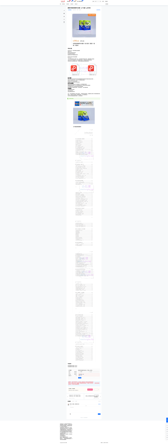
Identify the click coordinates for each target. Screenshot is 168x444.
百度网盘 (80, 377)
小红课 (82, 104)
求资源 (75, 1)
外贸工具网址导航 (79, 1)
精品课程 (68, 1)
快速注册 (106, 1)
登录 (103, 1)
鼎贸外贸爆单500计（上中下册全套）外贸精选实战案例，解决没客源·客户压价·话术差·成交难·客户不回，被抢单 (86, 103)
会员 (71, 1)
